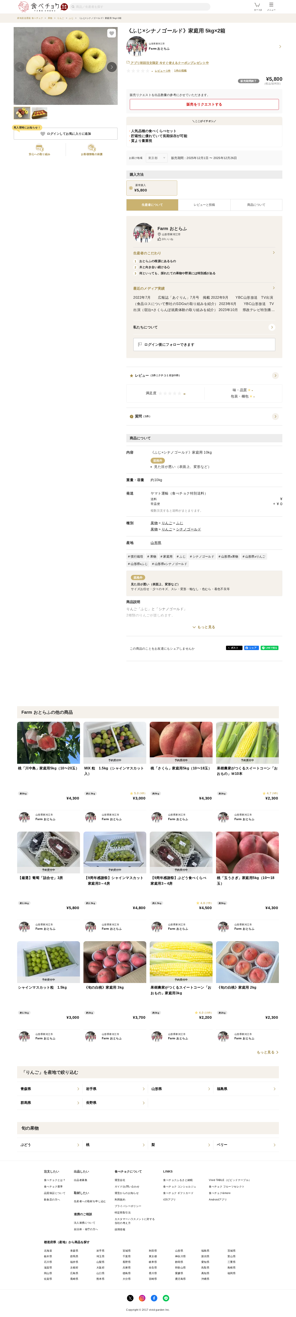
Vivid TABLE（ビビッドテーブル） (230, 1180)
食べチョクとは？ (54, 1180)
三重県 (232, 1261)
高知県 (205, 1273)
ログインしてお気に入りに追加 (69, 134)
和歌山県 (180, 1267)
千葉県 (127, 1256)
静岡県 (179, 1261)
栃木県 (48, 1256)
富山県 (232, 1256)
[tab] (204, 205)
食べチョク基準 (53, 1186)
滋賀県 (48, 1267)
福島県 (205, 1250)
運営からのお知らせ (127, 1193)
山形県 (156, 543)
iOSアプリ (169, 1199)
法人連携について (84, 1222)
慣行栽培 (137, 556)
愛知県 (205, 1261)
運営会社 (120, 1180)
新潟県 (205, 1256)
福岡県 (232, 1273)
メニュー (271, 10)
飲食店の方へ (52, 1199)
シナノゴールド (188, 529)
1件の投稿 (180, 70)
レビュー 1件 (163, 70)
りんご (167, 523)
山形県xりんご (255, 556)
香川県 (153, 1273)
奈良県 (153, 1267)
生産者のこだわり (147, 253)
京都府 (74, 1267)
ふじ (179, 523)
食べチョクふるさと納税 (178, 1180)
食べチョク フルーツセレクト (227, 1186)
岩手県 (100, 1250)
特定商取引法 (123, 1212)
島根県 (232, 1267)
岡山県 (48, 1273)
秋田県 (153, 1250)
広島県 (74, 1273)
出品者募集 (80, 1180)
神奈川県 (180, 1256)
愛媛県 (179, 1273)
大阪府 (100, 1267)
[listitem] (50, 1089)
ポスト (234, 647)
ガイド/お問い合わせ (127, 1186)
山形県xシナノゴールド (171, 564)
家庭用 (167, 556)
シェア (253, 647)
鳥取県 (205, 1267)
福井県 (74, 1261)
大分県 (127, 1278)
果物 (154, 523)
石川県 (48, 1261)
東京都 (153, 1256)
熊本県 (100, 1278)
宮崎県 (153, 1278)
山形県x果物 (229, 556)
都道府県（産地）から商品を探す (67, 1242)
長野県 (127, 1261)
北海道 (48, 1250)
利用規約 (120, 1199)
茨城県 (232, 1250)
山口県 (100, 1273)
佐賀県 (48, 1278)
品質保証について (54, 1193)
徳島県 (127, 1273)
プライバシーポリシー (128, 1206)
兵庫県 (127, 1267)
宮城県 (127, 1250)
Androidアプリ (218, 1199)
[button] (204, 387)
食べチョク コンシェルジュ (179, 1186)
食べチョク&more (220, 1193)
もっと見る (206, 627)
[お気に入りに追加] (111, 33)
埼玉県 (100, 1256)
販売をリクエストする (204, 104)
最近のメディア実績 (149, 288)
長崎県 (74, 1278)
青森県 (74, 1250)
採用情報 (120, 1229)
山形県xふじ (139, 564)
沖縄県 (205, 1278)
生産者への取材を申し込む (90, 1201)
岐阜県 (153, 1261)
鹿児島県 (180, 1278)
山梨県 (100, 1261)
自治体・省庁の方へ (86, 1229)
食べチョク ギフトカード (178, 1193)
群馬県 (74, 1256)
